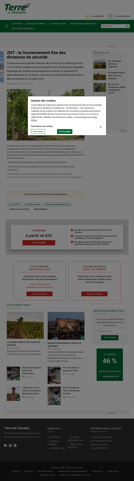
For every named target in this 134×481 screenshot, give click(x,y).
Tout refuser (38, 131)
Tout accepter (65, 131)
